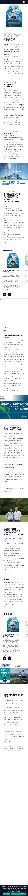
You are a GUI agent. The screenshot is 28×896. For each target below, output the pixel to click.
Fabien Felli (6, 553)
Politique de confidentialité (18, 893)
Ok (4, 893)
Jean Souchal (13, 545)
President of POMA (19, 558)
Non (8, 893)
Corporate (8, 265)
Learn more (5, 291)
